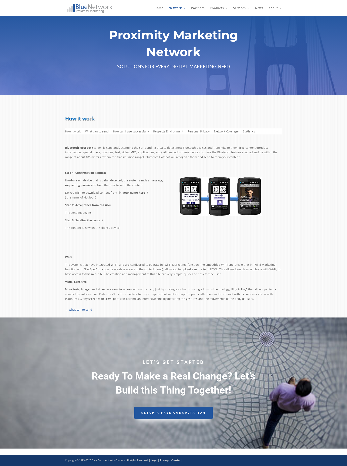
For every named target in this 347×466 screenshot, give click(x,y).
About (273, 8)
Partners (198, 8)
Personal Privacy (199, 131)
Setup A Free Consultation (173, 412)
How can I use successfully (131, 131)
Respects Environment (168, 131)
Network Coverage (226, 131)
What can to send (97, 131)
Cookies (176, 460)
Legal (154, 460)
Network (175, 8)
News (259, 8)
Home (158, 8)
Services (239, 8)
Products (217, 8)
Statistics (249, 131)
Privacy (164, 460)
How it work (73, 131)
